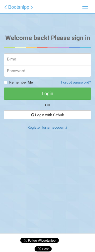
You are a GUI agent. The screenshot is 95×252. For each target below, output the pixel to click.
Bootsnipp (18, 6)
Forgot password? (76, 82)
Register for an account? (47, 127)
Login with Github (49, 115)
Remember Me (21, 82)
